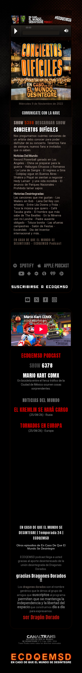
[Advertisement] (41, 5)
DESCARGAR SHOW (50, 123)
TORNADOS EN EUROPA (41, 425)
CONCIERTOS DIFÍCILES (36, 129)
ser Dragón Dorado (41, 617)
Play (15, 31)
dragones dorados (34, 586)
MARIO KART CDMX (41, 375)
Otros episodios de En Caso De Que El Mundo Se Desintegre (41, 547)
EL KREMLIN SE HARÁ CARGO (41, 409)
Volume (64, 31)
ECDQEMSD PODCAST (41, 355)
